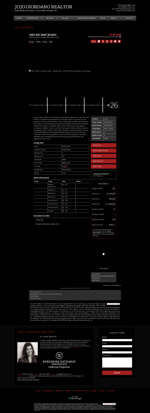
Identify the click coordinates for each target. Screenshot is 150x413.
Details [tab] (31, 41)
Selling (68, 391)
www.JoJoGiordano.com (125, 11)
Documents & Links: (42, 215)
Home (19, 18)
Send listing (97, 156)
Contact (129, 18)
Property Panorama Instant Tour (47, 224)
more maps (103, 268)
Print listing (97, 166)
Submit (117, 373)
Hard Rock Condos (86, 18)
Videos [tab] (44, 41)
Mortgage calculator (104, 161)
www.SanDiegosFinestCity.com (123, 9)
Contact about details (100, 150)
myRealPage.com (75, 398)
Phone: (105, 349)
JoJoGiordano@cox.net (126, 5)
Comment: (106, 355)
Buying (59, 391)
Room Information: (41, 177)
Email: (104, 343)
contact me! (75, 348)
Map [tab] (51, 41)
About (102, 391)
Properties (48, 391)
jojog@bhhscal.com (63, 374)
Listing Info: (39, 142)
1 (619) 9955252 (96, 278)
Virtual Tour (40, 220)
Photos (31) (97, 145)
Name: (105, 337)
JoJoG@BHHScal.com (126, 7)
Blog (103, 18)
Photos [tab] (38, 41)
